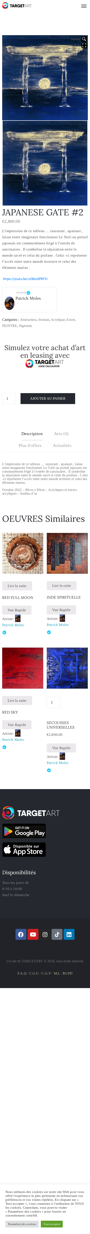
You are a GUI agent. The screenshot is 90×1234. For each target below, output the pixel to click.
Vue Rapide (17, 610)
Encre (71, 319)
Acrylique (58, 319)
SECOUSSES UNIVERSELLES (60, 725)
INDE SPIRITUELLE (64, 597)
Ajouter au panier (48, 398)
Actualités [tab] (62, 445)
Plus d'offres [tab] (30, 445)
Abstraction (28, 319)
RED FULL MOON (17, 597)
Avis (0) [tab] (61, 433)
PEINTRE (9, 326)
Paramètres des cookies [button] (22, 1224)
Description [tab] (32, 433)
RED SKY (10, 712)
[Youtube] (33, 934)
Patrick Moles (28, 298)
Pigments (25, 326)
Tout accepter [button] (51, 1224)
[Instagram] (45, 934)
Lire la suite (17, 586)
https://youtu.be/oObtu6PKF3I (25, 279)
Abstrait (43, 319)
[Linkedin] (69, 934)
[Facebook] (21, 934)
